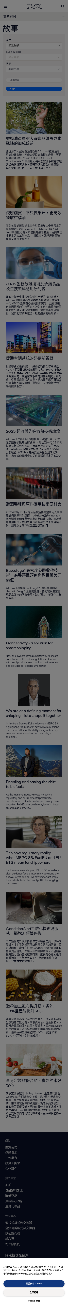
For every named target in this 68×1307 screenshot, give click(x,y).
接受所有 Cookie (34, 1283)
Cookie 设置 (34, 1300)
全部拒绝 (34, 1292)
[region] (34, 1282)
